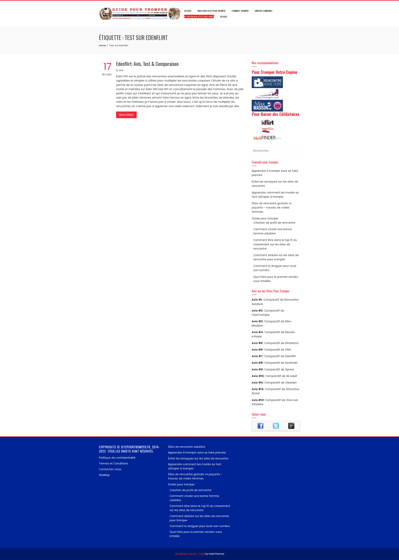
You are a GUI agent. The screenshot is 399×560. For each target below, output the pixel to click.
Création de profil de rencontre (274, 223)
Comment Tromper (240, 10)
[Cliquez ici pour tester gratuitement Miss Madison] (267, 105)
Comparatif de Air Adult (281, 376)
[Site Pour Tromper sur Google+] (291, 426)
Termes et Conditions (113, 463)
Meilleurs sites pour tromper (211, 10)
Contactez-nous (110, 469)
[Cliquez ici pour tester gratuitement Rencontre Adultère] (267, 82)
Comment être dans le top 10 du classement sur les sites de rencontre (275, 244)
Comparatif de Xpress (279, 369)
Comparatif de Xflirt (277, 350)
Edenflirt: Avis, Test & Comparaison (147, 63)
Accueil (187, 10)
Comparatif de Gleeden (280, 382)
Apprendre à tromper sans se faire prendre (197, 452)
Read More (126, 115)
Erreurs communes (263, 10)
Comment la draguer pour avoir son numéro (200, 526)
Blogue (223, 16)
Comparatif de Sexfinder (281, 363)
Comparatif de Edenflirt (280, 356)
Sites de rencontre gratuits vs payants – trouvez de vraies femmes (272, 207)
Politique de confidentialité (117, 458)
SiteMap (104, 475)
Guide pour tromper (265, 218)
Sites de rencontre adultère (186, 447)
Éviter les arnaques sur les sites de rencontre (198, 458)
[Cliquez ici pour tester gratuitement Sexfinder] (267, 138)
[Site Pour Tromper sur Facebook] (260, 426)
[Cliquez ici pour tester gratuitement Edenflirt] (267, 130)
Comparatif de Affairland (281, 343)
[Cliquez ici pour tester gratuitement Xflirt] (267, 122)
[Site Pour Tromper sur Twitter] (276, 426)
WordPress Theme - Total (190, 553)
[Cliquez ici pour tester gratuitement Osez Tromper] (267, 94)
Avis (121, 70)
